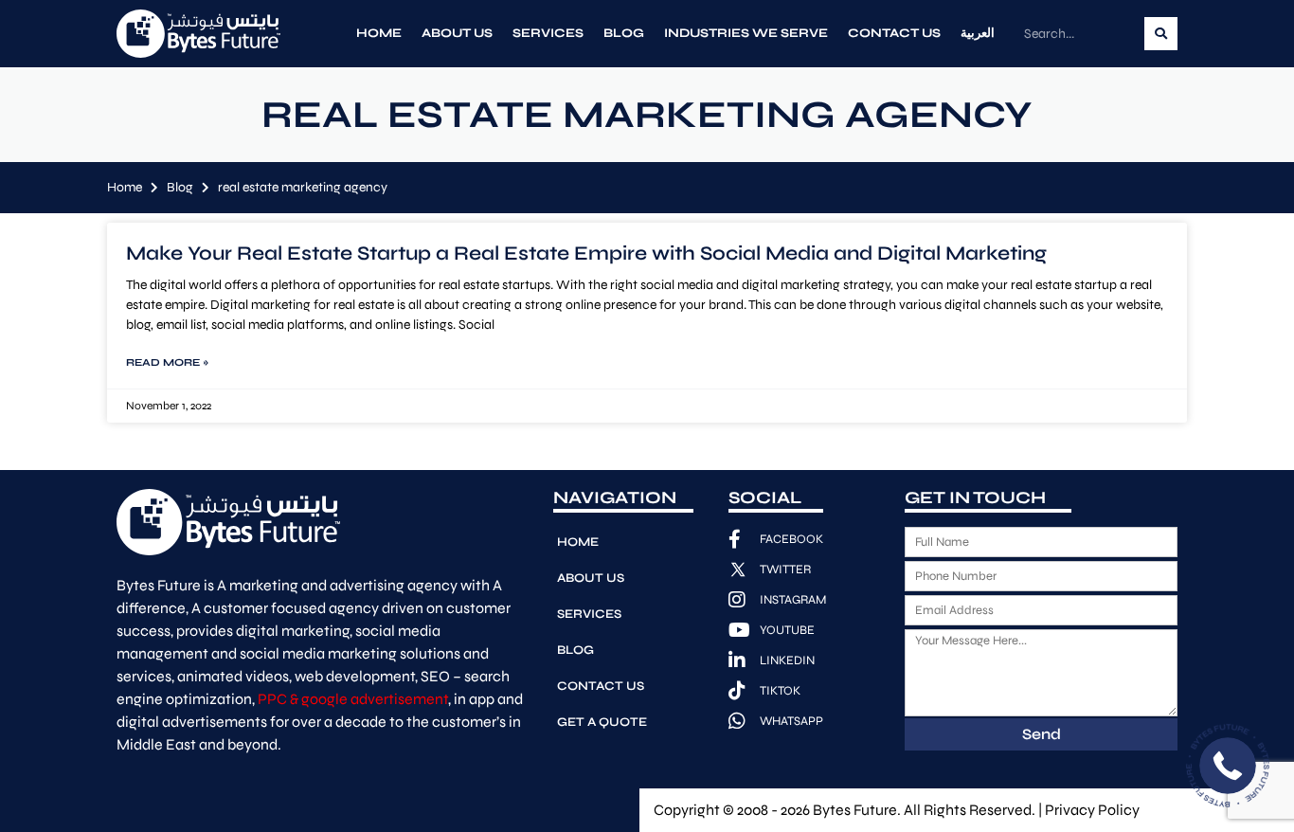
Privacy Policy (1092, 810)
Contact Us (894, 33)
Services (548, 33)
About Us (457, 33)
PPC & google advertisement (353, 699)
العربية (978, 33)
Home (379, 33)
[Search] (1160, 33)
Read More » (167, 362)
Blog (623, 33)
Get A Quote (602, 722)
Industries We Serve (746, 33)
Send (1041, 734)
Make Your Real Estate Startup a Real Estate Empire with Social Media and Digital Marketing (586, 253)
